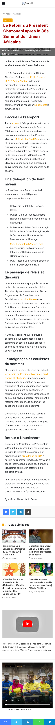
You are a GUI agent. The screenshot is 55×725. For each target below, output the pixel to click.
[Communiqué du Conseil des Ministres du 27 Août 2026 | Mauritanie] (14, 536)
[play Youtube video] (27, 624)
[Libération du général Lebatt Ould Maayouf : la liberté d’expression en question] (41, 536)
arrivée (15, 123)
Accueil (9, 14)
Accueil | (18, 14)
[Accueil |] (27, 3)
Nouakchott (40, 104)
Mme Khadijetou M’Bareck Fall (26, 244)
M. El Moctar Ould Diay (27, 139)
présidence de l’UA (32, 455)
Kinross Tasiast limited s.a (18, 709)
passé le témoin (28, 299)
